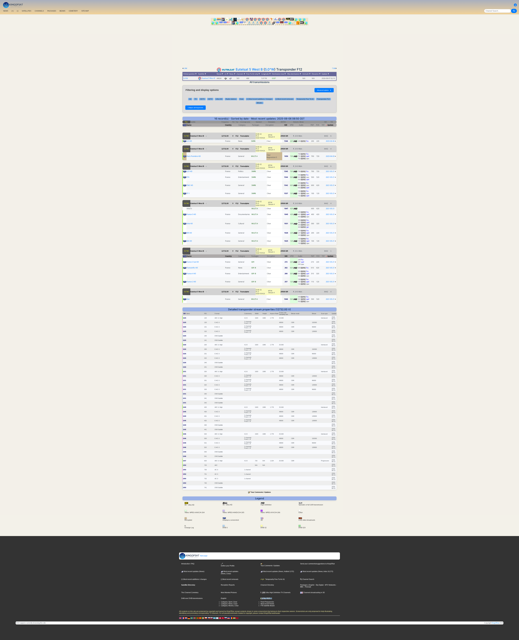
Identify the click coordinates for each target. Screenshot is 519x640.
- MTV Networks (330, 585)
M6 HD (189, 241)
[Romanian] (231, 618)
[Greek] (214, 618)
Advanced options (324, 90)
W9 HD (189, 233)
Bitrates (259, 103)
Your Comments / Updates (261, 492)
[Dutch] (186, 618)
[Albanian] (237, 618)
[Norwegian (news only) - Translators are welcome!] (194, 618)
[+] (12, 11)
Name (189, 125)
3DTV (210, 99)
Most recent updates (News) (193, 571)
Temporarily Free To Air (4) (275, 579)
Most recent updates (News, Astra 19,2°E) (317, 571)
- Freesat (307, 587)
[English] (180, 618)
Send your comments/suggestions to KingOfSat (317, 564)
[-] (17, 11)
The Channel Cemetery (189, 592)
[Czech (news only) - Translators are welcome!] (208, 618)
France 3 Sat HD (193, 262)
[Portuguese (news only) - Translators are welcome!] (197, 618)
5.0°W (269, 69)
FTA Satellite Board (268, 606)
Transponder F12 (323, 99)
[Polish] (206, 618)
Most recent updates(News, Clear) (229, 573)
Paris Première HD (194, 156)
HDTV (202, 99)
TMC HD (190, 185)
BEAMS (62, 11)
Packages (303, 585)
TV (196, 99)
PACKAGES (51, 11)
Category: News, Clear (229, 604)
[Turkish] (223, 618)
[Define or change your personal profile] (515, 5)
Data (241, 99)
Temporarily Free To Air (305, 99)
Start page (203, 556)
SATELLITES (26, 11)
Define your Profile (227, 566)
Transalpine (244, 136)
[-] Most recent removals (284, 99)
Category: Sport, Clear (229, 602)
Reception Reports (228, 585)
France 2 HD (191, 282)
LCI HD (189, 141)
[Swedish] (191, 618)
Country (228, 125)
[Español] (200, 618)
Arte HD (190, 223)
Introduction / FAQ (187, 564)
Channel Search (308, 579)
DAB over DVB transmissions (192, 598)
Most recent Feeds (267, 604)
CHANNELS (39, 11)
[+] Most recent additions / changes (259, 99)
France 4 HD (191, 273)
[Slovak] (211, 618)
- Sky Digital (319, 585)
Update (330, 125)
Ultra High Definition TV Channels (277, 592)
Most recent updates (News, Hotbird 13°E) (278, 571)
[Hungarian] (234, 618)
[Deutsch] (189, 618)
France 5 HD (191, 214)
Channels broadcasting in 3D (314, 592)
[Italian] (203, 618)
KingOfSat (495, 623)
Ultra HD (219, 99)
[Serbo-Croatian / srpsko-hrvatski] (228, 618)
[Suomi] (217, 618)
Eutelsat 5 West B (249, 69)
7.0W (334, 68)
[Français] (183, 618)
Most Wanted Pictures (229, 592)
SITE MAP (85, 11)
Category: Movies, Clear (230, 606)
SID (285, 125)
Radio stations (231, 99)
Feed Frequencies (267, 602)
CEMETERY (73, 11)
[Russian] (225, 618)
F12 (237, 136)
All (190, 99)
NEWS (5, 11)
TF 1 (188, 193)
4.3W (185, 68)
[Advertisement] (259, 45)
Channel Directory (267, 585)
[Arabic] (220, 618)
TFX (188, 177)
